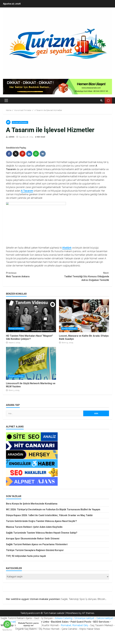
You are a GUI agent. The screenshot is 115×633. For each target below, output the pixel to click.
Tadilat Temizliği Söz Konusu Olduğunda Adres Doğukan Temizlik (86, 276)
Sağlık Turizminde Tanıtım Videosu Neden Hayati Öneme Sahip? (41, 532)
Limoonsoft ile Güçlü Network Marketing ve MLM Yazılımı (31, 363)
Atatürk (66, 247)
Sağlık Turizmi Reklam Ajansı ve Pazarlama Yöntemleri (37, 544)
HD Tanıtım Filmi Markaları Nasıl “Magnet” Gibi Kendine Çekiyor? (31, 315)
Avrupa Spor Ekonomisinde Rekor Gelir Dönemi (32, 538)
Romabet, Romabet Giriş (74, 625)
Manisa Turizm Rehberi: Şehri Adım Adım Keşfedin (34, 527)
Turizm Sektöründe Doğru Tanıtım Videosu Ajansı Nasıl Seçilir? (41, 521)
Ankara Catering (63, 618)
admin (11, 137)
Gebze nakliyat (104, 618)
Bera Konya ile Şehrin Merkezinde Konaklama (31, 503)
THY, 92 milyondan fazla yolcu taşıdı (26, 556)
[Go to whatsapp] (7, 624)
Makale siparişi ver (108, 100)
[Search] (101, 100)
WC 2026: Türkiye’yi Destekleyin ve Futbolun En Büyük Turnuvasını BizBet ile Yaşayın (53, 509)
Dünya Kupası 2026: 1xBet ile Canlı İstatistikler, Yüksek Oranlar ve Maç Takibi (49, 515)
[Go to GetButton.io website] (7, 630)
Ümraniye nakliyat (84, 618)
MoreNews (72, 613)
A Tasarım (27, 190)
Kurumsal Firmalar (20, 122)
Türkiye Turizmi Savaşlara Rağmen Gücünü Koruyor (35, 550)
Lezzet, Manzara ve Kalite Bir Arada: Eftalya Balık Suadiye (84, 315)
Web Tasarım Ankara (17, 274)
